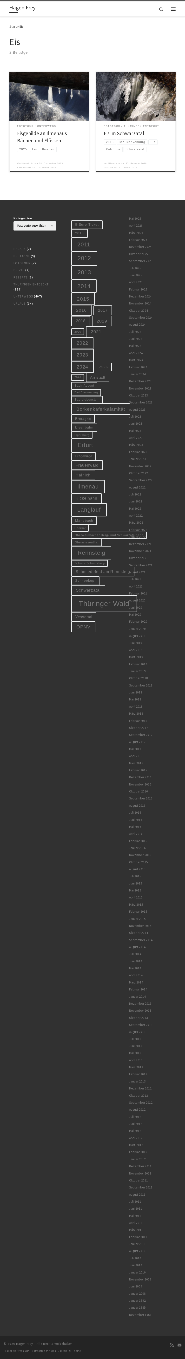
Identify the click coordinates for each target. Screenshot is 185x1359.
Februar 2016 (138, 841)
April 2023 (136, 438)
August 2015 (137, 869)
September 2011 (140, 1187)
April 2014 (136, 975)
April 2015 (136, 897)
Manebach (84, 520)
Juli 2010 (135, 1258)
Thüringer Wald (104, 603)
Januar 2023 (137, 459)
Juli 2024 (135, 332)
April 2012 (136, 1138)
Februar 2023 (138, 452)
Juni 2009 (135, 1286)
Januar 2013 (137, 1081)
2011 (83, 244)
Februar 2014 (138, 989)
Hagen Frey (24, 1344)
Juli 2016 (135, 813)
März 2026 (136, 233)
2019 (102, 321)
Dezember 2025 (140, 247)
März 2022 (136, 523)
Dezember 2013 (140, 1004)
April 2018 (136, 707)
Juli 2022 (135, 494)
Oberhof (80, 528)
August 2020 (137, 600)
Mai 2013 (135, 1053)
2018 (81, 321)
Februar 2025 (138, 289)
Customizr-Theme (69, 1350)
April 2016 (136, 834)
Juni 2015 (135, 883)
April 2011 (136, 1223)
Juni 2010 (135, 1265)
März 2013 (136, 1067)
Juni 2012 (135, 1124)
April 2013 (136, 1060)
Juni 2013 (135, 1046)
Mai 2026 (135, 219)
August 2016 (137, 806)
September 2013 (140, 1025)
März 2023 (136, 445)
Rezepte (20, 277)
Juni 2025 (135, 275)
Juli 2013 (135, 1039)
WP (27, 1350)
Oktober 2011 (138, 1180)
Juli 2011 (135, 1202)
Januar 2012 (137, 1159)
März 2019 (136, 657)
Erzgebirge (83, 456)
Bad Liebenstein (87, 399)
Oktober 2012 (138, 1096)
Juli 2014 (135, 954)
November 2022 (140, 466)
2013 (84, 272)
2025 (103, 367)
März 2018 (136, 714)
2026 (77, 377)
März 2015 (136, 905)
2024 (82, 366)
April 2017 (136, 756)
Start (13, 26)
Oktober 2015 (138, 862)
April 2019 (136, 650)
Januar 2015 (137, 919)
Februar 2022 (138, 530)
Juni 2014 (135, 961)
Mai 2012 (135, 1131)
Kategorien (22, 218)
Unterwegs (23, 296)
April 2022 (136, 516)
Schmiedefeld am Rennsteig (103, 571)
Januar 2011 (137, 1244)
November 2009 (140, 1279)
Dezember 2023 (140, 381)
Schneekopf (85, 580)
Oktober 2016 (138, 791)
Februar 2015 (138, 912)
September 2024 (140, 318)
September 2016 (140, 798)
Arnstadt (97, 377)
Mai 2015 (135, 890)
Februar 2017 (138, 770)
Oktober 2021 (138, 558)
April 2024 (136, 353)
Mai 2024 (135, 346)
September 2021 (140, 565)
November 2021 (140, 551)
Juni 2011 (135, 1209)
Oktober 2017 (138, 728)
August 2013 (137, 1032)
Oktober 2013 (138, 1018)
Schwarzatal (88, 590)
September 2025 (140, 261)
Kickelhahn (86, 498)
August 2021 (137, 572)
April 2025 (136, 282)
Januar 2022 (137, 537)
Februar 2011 (138, 1237)
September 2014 (140, 940)
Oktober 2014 (138, 933)
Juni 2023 (135, 424)
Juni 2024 (135, 339)
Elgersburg (82, 435)
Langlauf (89, 510)
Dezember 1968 (140, 1315)
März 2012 (136, 1145)
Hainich (83, 475)
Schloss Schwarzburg (89, 563)
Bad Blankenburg (86, 392)
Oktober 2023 (138, 395)
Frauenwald (87, 465)
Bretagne (21, 256)
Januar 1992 (137, 1301)
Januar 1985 (137, 1308)
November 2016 (140, 784)
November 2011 (140, 1173)
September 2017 (140, 735)
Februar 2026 (138, 240)
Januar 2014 (137, 997)
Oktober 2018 (138, 678)
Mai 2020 (135, 615)
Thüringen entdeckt (31, 284)
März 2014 (136, 982)
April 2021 (136, 586)
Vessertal (83, 617)
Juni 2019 (135, 643)
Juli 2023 (135, 417)
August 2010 (137, 1251)
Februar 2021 (138, 593)
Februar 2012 (138, 1152)
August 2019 (137, 636)
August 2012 (137, 1110)
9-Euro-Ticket (87, 224)
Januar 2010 (137, 1272)
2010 (79, 233)
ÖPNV (83, 626)
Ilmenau (88, 486)
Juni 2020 (135, 608)
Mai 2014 (135, 968)
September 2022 (140, 480)
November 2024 (140, 303)
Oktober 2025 (138, 254)
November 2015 (140, 855)
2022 (82, 343)
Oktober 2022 (138, 473)
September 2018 (140, 685)
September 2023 (140, 402)
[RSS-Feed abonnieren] (172, 1345)
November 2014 (140, 926)
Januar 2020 (137, 629)
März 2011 (136, 1230)
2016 (81, 310)
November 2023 (140, 388)
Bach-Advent (84, 385)
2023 (82, 354)
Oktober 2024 (138, 311)
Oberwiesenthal (87, 542)
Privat (18, 270)
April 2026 (136, 226)
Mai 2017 (135, 749)
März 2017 (136, 763)
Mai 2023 (135, 431)
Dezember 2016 (140, 777)
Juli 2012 (135, 1117)
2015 (83, 299)
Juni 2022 (135, 501)
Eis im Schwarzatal (124, 133)
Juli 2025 (135, 268)
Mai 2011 (135, 1216)
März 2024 (136, 360)
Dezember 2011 (140, 1166)
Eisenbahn (84, 427)
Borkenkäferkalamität (100, 409)
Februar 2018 (138, 721)
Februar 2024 (138, 367)
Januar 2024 (137, 374)
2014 (84, 286)
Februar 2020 (138, 622)
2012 (84, 258)
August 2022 (137, 487)
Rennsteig (91, 553)
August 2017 (137, 742)
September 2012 (140, 1103)
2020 (77, 331)
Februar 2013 (138, 1074)
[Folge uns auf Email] (179, 1345)
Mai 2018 (135, 699)
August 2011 (137, 1195)
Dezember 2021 (140, 544)
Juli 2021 (135, 579)
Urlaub (19, 304)
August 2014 (137, 947)
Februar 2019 (138, 664)
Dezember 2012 (140, 1088)
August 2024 (137, 325)
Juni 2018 (135, 692)
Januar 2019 (137, 671)
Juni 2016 (135, 820)
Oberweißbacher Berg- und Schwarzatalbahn (109, 535)
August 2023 (137, 410)
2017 (103, 310)
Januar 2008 (137, 1294)
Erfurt (85, 445)
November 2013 (140, 1011)
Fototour (22, 263)
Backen (19, 249)
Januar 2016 (137, 848)
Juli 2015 (135, 876)
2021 (96, 331)
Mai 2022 (135, 509)
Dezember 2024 (140, 296)
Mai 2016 (135, 827)
